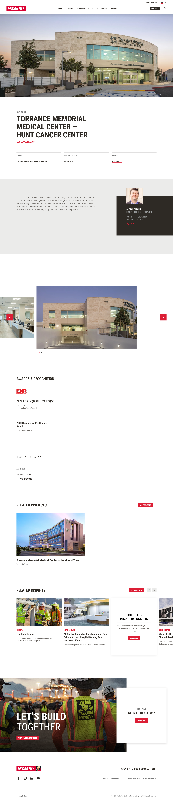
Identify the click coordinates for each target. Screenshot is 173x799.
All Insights (136, 590)
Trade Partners (134, 779)
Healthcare (117, 161)
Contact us (141, 720)
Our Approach (83, 8)
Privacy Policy (21, 796)
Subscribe (134, 638)
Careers (114, 8)
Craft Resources (151, 2)
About (60, 8)
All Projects (145, 505)
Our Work (70, 8)
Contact (154, 8)
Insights (104, 8)
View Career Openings (27, 738)
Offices (95, 8)
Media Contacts (118, 779)
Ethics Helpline (150, 779)
